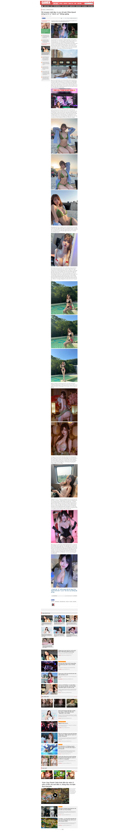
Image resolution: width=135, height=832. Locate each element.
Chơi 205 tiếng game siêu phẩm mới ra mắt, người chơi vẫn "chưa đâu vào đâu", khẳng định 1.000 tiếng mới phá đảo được (46, 58)
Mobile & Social (50, 9)
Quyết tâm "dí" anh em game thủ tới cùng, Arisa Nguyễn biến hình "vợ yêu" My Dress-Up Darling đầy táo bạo (46, 31)
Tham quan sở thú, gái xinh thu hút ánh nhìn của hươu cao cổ (59, 623)
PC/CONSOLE (84, 6)
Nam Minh (59, 669)
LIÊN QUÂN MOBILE (57, 6)
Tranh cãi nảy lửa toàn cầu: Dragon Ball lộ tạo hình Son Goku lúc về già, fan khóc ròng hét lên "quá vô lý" (46, 78)
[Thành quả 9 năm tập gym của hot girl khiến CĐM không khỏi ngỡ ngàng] (49, 655)
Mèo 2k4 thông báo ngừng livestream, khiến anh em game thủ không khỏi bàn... (72, 635)
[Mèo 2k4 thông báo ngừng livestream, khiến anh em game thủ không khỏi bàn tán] (72, 630)
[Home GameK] (42, 6)
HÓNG (75, 3)
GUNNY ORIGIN (46, 6)
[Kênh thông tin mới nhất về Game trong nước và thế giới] (46, 3)
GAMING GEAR (72, 6)
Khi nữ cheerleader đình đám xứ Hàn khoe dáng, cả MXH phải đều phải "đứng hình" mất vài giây (66, 712)
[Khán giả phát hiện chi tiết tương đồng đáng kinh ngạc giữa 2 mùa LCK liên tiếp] (49, 666)
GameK (43, 9)
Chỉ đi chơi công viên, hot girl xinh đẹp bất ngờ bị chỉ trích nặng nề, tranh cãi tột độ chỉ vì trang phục (67, 757)
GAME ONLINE (78, 6)
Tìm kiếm (92, 3)
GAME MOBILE (55, 3)
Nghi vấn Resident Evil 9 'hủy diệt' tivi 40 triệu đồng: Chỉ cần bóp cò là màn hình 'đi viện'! (46, 63)
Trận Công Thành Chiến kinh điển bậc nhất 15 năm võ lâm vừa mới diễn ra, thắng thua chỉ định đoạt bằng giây (58, 784)
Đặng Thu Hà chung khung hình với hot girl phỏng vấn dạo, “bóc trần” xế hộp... (47, 646)
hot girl (67, 601)
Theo (64, 595)
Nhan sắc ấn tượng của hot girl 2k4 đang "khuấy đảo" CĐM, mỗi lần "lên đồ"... (59, 635)
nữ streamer (57, 601)
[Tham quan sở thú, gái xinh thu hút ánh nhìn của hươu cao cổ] (49, 678)
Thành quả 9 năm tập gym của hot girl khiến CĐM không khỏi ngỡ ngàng (45, 53)
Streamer (74, 601)
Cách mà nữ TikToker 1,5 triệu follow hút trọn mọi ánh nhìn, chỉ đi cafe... (72, 624)
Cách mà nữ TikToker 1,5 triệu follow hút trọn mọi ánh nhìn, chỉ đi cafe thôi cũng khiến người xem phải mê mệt (67, 686)
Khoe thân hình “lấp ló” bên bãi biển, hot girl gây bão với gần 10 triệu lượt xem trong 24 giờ (46, 41)
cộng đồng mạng (62, 601)
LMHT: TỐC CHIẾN (65, 6)
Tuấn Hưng (60, 763)
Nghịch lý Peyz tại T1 (63, 723)
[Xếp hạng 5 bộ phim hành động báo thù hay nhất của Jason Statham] (49, 811)
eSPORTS (60, 3)
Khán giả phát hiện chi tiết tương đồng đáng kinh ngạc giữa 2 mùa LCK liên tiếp (67, 664)
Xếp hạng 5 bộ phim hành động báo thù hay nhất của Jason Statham (67, 809)
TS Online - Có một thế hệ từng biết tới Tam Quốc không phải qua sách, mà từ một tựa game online (67, 820)
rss (93, 1)
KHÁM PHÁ (65, 3)
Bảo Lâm (59, 753)
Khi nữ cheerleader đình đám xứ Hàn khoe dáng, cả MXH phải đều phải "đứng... (47, 635)
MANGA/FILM (70, 3)
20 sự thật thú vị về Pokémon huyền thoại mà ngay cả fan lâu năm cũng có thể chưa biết (66, 747)
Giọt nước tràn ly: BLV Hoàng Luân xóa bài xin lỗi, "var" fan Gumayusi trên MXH (46, 68)
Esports (63, 669)
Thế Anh (59, 655)
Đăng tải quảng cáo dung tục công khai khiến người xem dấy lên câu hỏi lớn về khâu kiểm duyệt (46, 36)
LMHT (52, 6)
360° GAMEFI (90, 6)
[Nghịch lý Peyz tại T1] (49, 726)
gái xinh (71, 601)
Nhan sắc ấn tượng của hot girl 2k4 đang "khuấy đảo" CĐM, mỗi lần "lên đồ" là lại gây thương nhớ (67, 735)
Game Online (64, 763)
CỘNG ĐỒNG (79, 3)
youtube (91, 1)
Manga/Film (63, 753)
